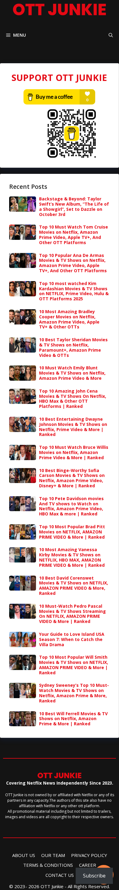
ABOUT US (23, 855)
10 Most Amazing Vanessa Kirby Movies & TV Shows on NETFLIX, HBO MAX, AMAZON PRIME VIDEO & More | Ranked (72, 557)
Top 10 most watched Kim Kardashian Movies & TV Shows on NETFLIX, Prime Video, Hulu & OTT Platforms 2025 (74, 291)
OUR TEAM (53, 855)
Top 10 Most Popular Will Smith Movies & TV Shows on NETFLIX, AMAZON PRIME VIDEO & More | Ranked (73, 664)
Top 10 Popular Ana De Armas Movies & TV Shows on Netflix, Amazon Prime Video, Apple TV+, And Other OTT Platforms (73, 262)
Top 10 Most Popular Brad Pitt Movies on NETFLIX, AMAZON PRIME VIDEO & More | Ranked (72, 532)
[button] (111, 35)
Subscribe (94, 875)
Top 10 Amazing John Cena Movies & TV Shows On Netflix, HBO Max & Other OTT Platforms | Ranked (72, 398)
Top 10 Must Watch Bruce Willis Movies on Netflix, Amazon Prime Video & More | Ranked (73, 452)
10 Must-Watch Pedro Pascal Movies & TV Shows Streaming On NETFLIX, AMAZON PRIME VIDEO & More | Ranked (72, 613)
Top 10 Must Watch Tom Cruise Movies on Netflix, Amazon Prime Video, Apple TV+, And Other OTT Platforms (73, 234)
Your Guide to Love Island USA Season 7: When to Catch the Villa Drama (71, 639)
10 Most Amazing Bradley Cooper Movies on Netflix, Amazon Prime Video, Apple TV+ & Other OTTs (69, 319)
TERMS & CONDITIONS (48, 865)
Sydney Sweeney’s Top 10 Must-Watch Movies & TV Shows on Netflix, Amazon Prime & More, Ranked (74, 692)
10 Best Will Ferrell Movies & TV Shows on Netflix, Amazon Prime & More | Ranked (73, 719)
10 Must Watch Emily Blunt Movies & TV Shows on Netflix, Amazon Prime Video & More (72, 373)
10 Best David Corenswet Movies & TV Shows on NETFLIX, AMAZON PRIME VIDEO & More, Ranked (73, 585)
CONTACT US (59, 875)
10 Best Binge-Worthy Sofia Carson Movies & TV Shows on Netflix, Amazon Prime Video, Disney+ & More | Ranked (72, 478)
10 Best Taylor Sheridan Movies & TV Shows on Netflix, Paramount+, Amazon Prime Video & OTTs (73, 347)
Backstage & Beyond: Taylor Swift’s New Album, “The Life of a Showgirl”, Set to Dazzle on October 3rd (74, 206)
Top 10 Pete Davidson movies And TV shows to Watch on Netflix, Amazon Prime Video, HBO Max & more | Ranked (71, 506)
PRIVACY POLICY (89, 855)
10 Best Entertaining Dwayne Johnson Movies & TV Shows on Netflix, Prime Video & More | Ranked (73, 426)
